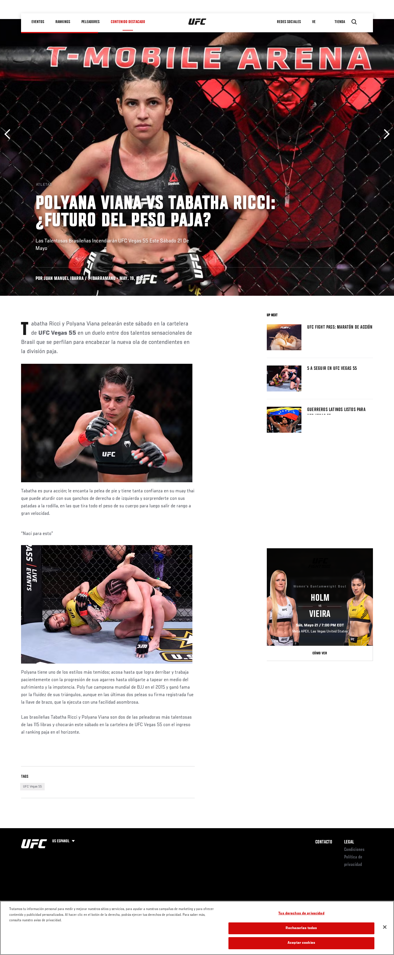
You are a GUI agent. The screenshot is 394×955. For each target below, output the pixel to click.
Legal (349, 842)
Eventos (37, 22)
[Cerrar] (384, 927)
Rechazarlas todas (301, 928)
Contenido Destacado (128, 22)
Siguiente (385, 134)
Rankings (62, 22)
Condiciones (354, 849)
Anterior (9, 134)
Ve (314, 22)
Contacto (323, 842)
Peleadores (90, 22)
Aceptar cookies (301, 943)
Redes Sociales (289, 22)
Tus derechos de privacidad (301, 914)
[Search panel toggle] (354, 22)
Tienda (340, 22)
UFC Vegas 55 (32, 786)
